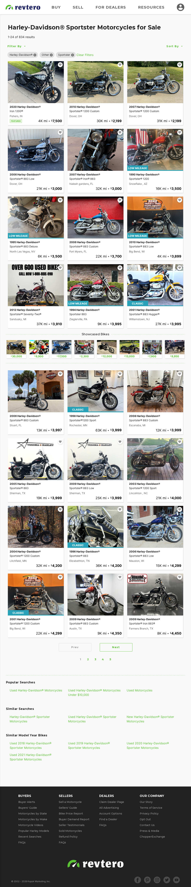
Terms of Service (151, 807)
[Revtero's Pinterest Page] (147, 880)
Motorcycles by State (32, 813)
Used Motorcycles (139, 690)
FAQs (22, 842)
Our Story (146, 802)
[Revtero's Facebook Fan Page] (137, 880)
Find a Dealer (108, 819)
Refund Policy (68, 836)
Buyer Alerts (26, 802)
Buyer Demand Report (74, 819)
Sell (78, 7)
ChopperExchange (152, 836)
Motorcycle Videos (30, 825)
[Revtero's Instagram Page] (157, 880)
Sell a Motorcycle (70, 802)
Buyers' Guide (27, 807)
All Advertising (109, 807)
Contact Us (147, 825)
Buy (56, 7)
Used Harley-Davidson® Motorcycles (36, 690)
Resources (151, 7)
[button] (21, 54)
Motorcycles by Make (32, 819)
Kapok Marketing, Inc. (39, 881)
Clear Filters (84, 55)
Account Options (110, 813)
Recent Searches (29, 836)
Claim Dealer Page (111, 802)
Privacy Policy (149, 813)
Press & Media (149, 831)
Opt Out (145, 819)
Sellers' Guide (68, 807)
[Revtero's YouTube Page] (176, 880)
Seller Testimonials (71, 825)
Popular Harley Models (33, 831)
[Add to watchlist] (60, 64)
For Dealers (111, 7)
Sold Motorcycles (70, 831)
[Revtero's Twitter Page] (166, 880)
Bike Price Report (71, 813)
